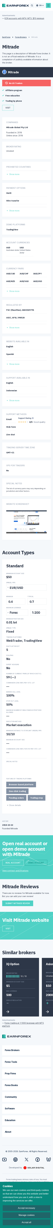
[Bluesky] (48, 1159)
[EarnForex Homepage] (15, 5)
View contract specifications (15, 870)
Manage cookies (27, 1215)
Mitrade (10, 46)
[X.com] (26, 1159)
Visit (7, 108)
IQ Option (12, 964)
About (8, 1131)
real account (13, 863)
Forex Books (11, 1085)
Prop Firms (10, 1073)
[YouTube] (4, 1159)
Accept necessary (26, 1208)
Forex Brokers (12, 1050)
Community (11, 1097)
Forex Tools (11, 1062)
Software (10, 1108)
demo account (36, 863)
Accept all (26, 1222)
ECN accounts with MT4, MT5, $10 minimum (24, 18)
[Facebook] (37, 1159)
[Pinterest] (15, 1159)
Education (10, 1120)
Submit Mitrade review (17, 903)
